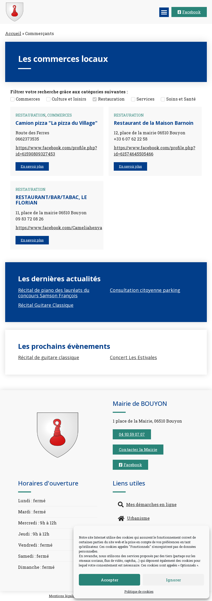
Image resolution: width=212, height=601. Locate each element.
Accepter (109, 579)
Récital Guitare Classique (45, 305)
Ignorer (173, 579)
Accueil (13, 33)
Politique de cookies (139, 591)
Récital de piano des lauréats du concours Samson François (53, 293)
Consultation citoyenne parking (145, 290)
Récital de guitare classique (48, 357)
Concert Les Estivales (133, 357)
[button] (164, 12)
